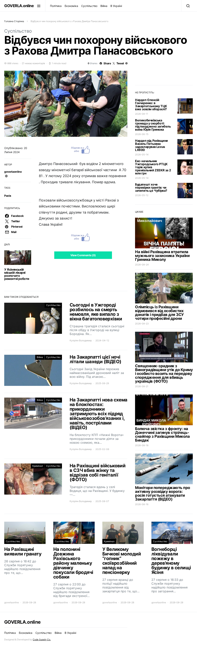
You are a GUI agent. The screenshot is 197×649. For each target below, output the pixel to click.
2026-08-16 (141, 504)
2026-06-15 (141, 134)
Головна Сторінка (14, 21)
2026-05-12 (141, 195)
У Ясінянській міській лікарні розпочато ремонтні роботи (16, 274)
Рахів (7, 195)
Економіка (71, 5)
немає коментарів (35, 63)
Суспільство (89, 5)
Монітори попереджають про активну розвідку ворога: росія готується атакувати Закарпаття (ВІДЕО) (162, 493)
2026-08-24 (142, 264)
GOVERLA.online (19, 5)
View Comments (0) (83, 255)
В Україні (116, 5)
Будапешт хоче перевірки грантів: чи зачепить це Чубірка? (151, 187)
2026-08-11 (141, 113)
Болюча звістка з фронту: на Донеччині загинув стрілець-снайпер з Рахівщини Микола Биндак (162, 434)
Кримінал (37, 465)
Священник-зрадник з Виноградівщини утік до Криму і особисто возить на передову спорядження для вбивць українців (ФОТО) (164, 374)
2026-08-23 (142, 323)
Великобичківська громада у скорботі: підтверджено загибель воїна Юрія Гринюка (153, 124)
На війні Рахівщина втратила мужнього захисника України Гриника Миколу (162, 255)
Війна (103, 5)
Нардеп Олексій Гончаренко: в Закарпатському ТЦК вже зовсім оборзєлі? (151, 104)
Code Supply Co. (42, 639)
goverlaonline (13, 171)
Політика (56, 5)
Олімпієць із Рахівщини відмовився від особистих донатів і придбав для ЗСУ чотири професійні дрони (159, 313)
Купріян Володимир (81, 340)
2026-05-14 (142, 154)
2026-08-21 (141, 386)
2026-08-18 (141, 445)
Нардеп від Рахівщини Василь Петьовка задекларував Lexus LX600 (151, 145)
